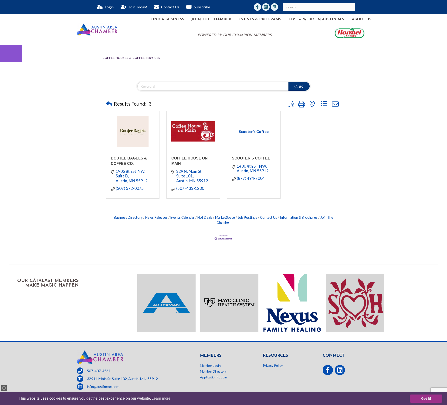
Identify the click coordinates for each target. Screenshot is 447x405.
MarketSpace (225, 217)
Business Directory (128, 217)
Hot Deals (204, 217)
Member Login (210, 365)
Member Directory (213, 371)
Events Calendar (182, 217)
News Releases (156, 217)
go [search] (301, 86)
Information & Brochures (299, 217)
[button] (109, 103)
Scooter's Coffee (251, 158)
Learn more (161, 398)
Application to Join (213, 377)
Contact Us (268, 217)
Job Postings (247, 217)
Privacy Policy (273, 365)
